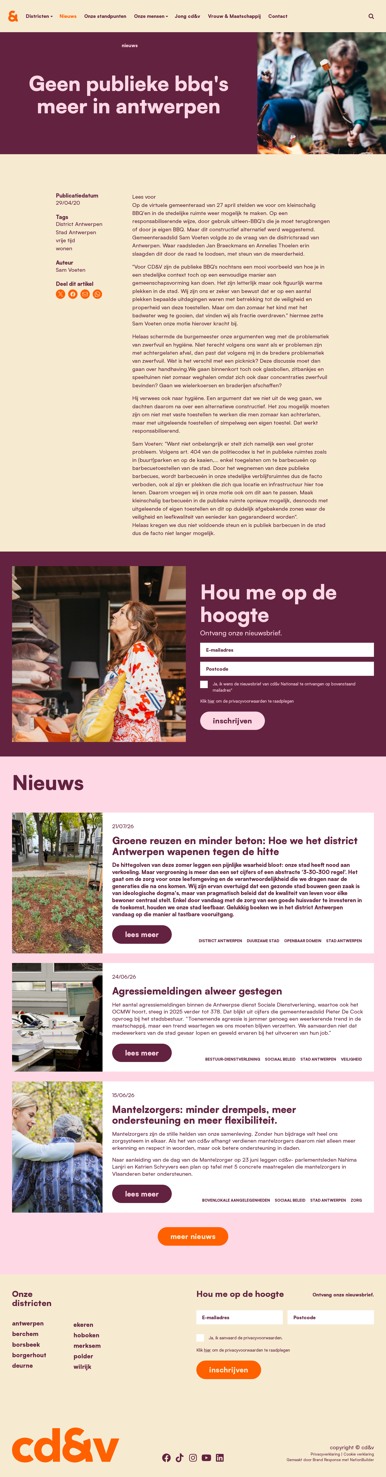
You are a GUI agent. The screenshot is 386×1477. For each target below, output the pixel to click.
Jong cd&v (187, 16)
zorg (356, 1200)
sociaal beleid (280, 1059)
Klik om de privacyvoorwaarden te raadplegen (247, 701)
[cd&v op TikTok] (179, 1457)
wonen (64, 248)
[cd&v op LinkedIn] (219, 1457)
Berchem (25, 1334)
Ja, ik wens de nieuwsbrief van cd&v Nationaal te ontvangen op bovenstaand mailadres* (284, 687)
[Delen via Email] (85, 294)
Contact (277, 16)
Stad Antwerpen (76, 232)
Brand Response (327, 1459)
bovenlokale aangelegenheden (236, 1200)
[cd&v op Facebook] (166, 1457)
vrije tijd (65, 240)
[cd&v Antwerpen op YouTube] (206, 1457)
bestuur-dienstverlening (232, 1059)
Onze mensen (149, 16)
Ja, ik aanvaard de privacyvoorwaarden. (246, 1337)
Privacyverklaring (325, 1454)
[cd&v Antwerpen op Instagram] (193, 1457)
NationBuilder (362, 1459)
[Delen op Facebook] (73, 294)
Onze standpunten (105, 16)
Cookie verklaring (359, 1454)
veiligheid (351, 1059)
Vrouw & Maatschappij (234, 16)
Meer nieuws (193, 1236)
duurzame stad (263, 940)
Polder (83, 1356)
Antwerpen (28, 1323)
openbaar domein (302, 940)
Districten (37, 16)
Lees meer (142, 934)
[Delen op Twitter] (60, 294)
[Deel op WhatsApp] (97, 294)
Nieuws (68, 16)
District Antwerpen (79, 224)
